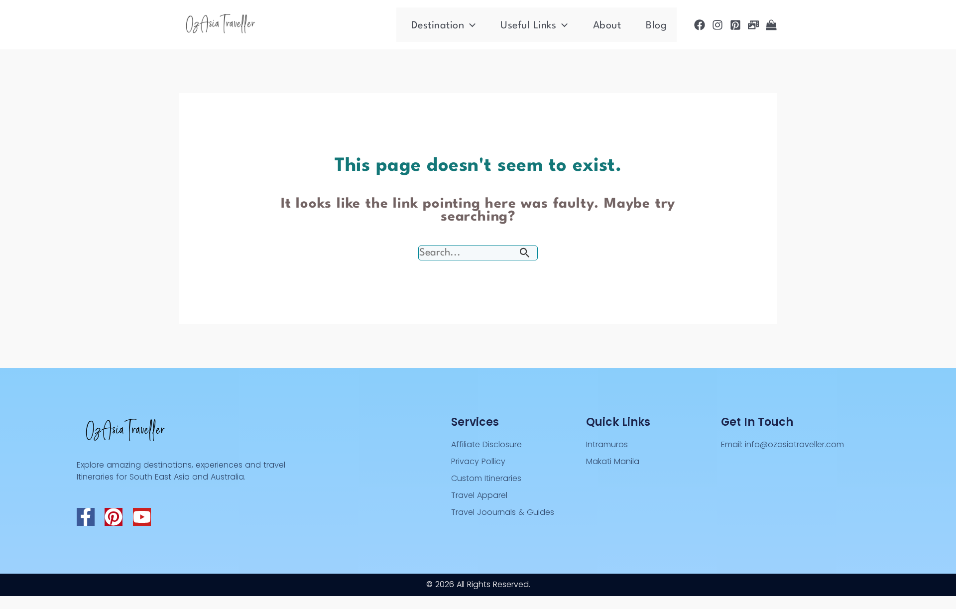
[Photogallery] (753, 24)
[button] (470, 26)
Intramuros (607, 444)
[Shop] (771, 24)
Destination (438, 26)
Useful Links (528, 26)
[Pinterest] (735, 24)
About (607, 26)
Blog (656, 26)
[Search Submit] (524, 253)
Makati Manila (612, 461)
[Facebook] (699, 24)
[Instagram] (717, 24)
